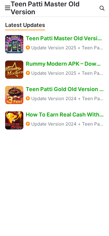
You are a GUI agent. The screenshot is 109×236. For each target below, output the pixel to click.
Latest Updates (25, 25)
